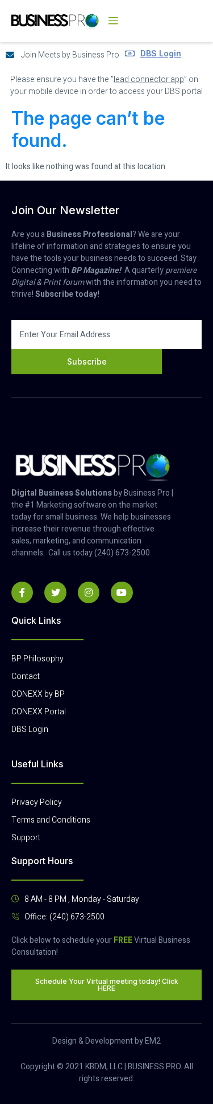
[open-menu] (113, 21)
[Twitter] (55, 592)
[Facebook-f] (22, 592)
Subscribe (87, 361)
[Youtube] (121, 592)
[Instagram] (88, 592)
